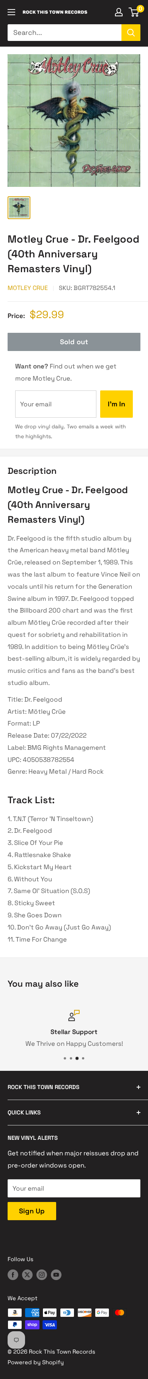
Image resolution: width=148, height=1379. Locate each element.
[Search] (130, 32)
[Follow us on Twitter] (27, 1274)
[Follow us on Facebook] (13, 1274)
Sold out (74, 341)
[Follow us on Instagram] (41, 1274)
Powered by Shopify (36, 1362)
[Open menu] (11, 12)
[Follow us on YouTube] (56, 1274)
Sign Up (32, 1211)
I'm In (116, 404)
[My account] (119, 12)
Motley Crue (28, 288)
